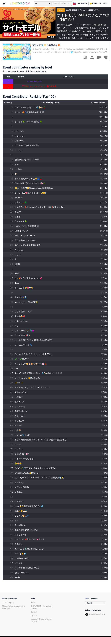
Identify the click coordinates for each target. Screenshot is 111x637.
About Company (8, 603)
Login (105, 3)
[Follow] (105, 57)
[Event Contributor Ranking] (85, 57)
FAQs (33, 603)
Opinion (34, 616)
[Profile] (92, 57)
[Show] (98, 57)
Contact (34, 612)
